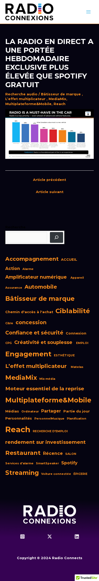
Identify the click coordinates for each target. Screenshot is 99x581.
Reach (59, 104)
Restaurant (23, 452)
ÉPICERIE (80, 474)
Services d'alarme (19, 463)
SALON (70, 454)
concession (31, 322)
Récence (53, 453)
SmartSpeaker (47, 463)
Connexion (76, 333)
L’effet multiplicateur (25, 99)
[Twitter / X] (49, 536)
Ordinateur (30, 411)
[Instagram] (22, 536)
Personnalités (18, 418)
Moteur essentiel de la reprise (45, 389)
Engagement (28, 354)
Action (12, 268)
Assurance (13, 287)
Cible (9, 323)
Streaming (22, 472)
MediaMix (57, 99)
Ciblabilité (72, 311)
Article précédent (49, 180)
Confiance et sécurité (34, 332)
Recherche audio (21, 94)
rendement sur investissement (46, 442)
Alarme (28, 269)
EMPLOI (82, 343)
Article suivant (49, 192)
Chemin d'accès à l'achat (29, 312)
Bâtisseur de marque (61, 94)
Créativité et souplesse (44, 342)
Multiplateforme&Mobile (28, 104)
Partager (51, 410)
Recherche (15, 227)
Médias (12, 411)
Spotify (69, 462)
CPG (8, 343)
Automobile (41, 287)
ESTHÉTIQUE (64, 355)
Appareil (77, 277)
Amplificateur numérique (36, 277)
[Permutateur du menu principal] (88, 12)
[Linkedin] (77, 536)
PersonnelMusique (49, 418)
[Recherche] (56, 237)
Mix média (47, 379)
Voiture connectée (56, 474)
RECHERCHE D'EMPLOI (50, 431)
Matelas (77, 367)
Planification (76, 418)
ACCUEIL (69, 260)
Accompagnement (32, 258)
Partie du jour (76, 411)
